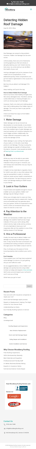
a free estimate (27, 270)
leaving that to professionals (15, 151)
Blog (14, 28)
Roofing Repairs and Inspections (18, 326)
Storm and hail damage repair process (16, 299)
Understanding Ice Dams (11, 307)
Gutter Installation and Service (18, 344)
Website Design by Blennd (20, 446)
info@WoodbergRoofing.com (15, 428)
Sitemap (12, 446)
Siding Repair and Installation (18, 339)
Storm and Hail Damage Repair (18, 335)
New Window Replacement (18, 330)
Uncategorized (8, 320)
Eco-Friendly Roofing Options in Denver (16, 310)
